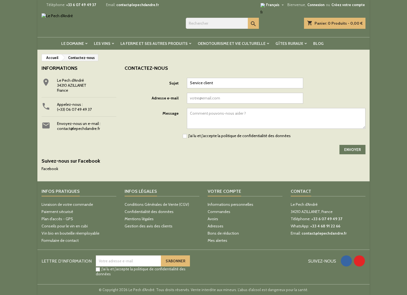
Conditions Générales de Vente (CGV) (157, 204)
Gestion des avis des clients (148, 226)
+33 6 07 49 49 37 (81, 4)
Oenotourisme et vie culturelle (232, 43)
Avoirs (213, 218)
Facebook (50, 168)
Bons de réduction (223, 233)
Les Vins (102, 43)
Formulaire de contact (60, 240)
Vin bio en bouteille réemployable (70, 233)
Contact (301, 191)
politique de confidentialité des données (256, 135)
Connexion (315, 4)
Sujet (174, 83)
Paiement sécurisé (57, 211)
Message (171, 113)
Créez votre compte (348, 4)
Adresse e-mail (165, 98)
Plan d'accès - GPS (57, 218)
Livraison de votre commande (67, 204)
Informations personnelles (230, 204)
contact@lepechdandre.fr (137, 4)
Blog (318, 43)
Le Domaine (72, 43)
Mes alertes (217, 240)
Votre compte (224, 191)
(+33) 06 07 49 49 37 (74, 109)
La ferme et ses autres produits (154, 43)
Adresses (215, 226)
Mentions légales (139, 218)
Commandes (219, 211)
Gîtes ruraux (289, 43)
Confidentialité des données (149, 211)
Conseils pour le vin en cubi (65, 226)
